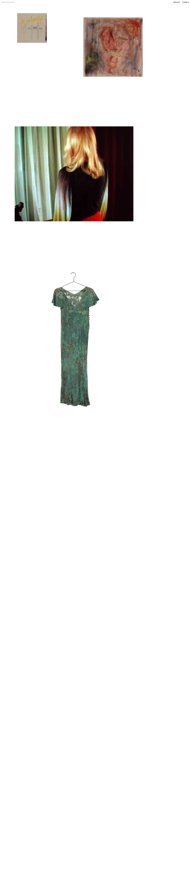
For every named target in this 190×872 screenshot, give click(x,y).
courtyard (7, 2)
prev (26, 63)
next (122, 96)
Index (185, 2)
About (176, 2)
